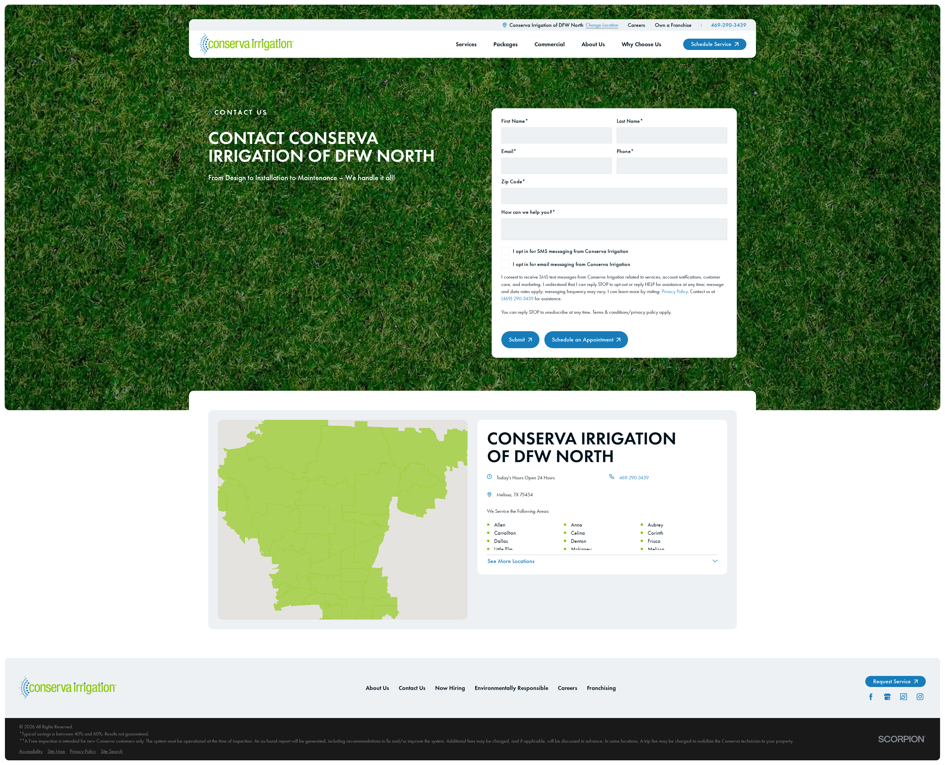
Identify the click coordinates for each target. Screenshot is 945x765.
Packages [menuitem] (505, 44)
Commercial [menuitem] (550, 44)
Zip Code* (513, 181)
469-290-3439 (728, 25)
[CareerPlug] (903, 696)
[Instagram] (920, 696)
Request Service (892, 681)
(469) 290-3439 (517, 298)
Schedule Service (711, 44)
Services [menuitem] (466, 44)
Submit (517, 339)
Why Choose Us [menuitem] (641, 44)
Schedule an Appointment (583, 339)
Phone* (625, 151)
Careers (636, 25)
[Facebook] (870, 696)
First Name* (514, 121)
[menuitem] (31, 751)
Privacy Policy (675, 291)
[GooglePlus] (887, 696)
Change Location (602, 25)
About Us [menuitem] (593, 44)
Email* (508, 151)
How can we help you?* (528, 212)
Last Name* (630, 121)
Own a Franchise (673, 25)
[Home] (246, 44)
